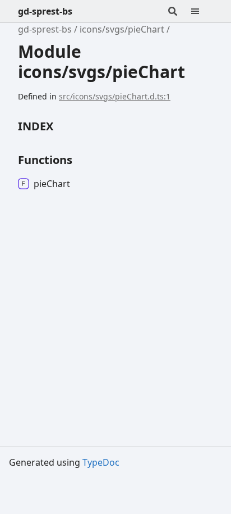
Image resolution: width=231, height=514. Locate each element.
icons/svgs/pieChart (122, 29)
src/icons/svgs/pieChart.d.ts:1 (114, 96)
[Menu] (202, 11)
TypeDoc (100, 462)
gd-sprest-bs (45, 11)
